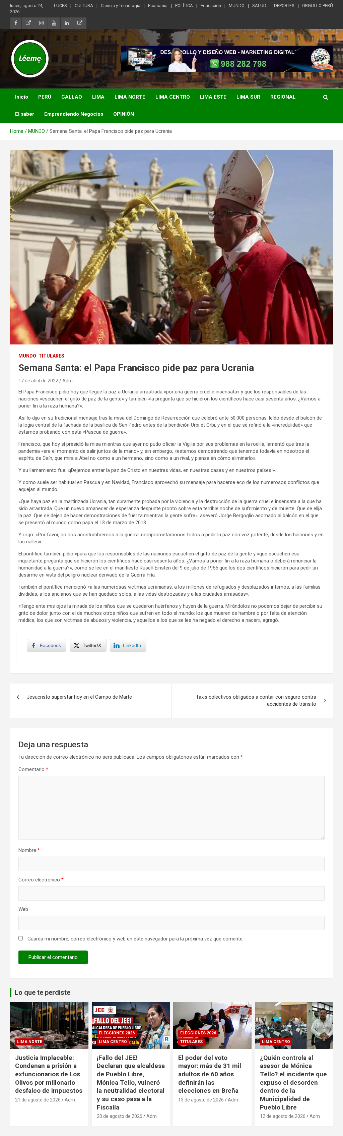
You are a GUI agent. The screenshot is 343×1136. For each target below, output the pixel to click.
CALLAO (71, 97)
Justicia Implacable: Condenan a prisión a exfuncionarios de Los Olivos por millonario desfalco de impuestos (48, 1074)
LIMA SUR (248, 97)
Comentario (33, 769)
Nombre (29, 850)
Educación (211, 5)
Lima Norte (29, 1041)
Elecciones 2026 (117, 1033)
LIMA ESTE (213, 97)
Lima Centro (113, 1041)
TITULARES (51, 356)
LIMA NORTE (130, 97)
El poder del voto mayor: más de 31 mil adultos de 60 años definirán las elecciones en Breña (209, 1074)
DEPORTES (284, 5)
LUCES (60, 5)
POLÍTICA (184, 5)
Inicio (21, 97)
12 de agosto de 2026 (282, 1116)
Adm (67, 380)
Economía (157, 5)
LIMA (98, 97)
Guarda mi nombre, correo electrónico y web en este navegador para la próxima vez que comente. (135, 939)
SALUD (259, 5)
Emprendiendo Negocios (73, 114)
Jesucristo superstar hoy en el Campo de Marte (79, 697)
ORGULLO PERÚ (317, 5)
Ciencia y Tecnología (120, 5)
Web (23, 909)
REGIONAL (283, 97)
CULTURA (84, 5)
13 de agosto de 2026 (201, 1099)
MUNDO (237, 5)
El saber (24, 114)
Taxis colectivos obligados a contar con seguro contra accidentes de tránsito (256, 700)
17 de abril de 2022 (38, 380)
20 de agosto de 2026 (119, 1116)
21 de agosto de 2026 (38, 1099)
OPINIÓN (123, 114)
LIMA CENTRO (172, 97)
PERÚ (44, 97)
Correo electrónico (41, 880)
